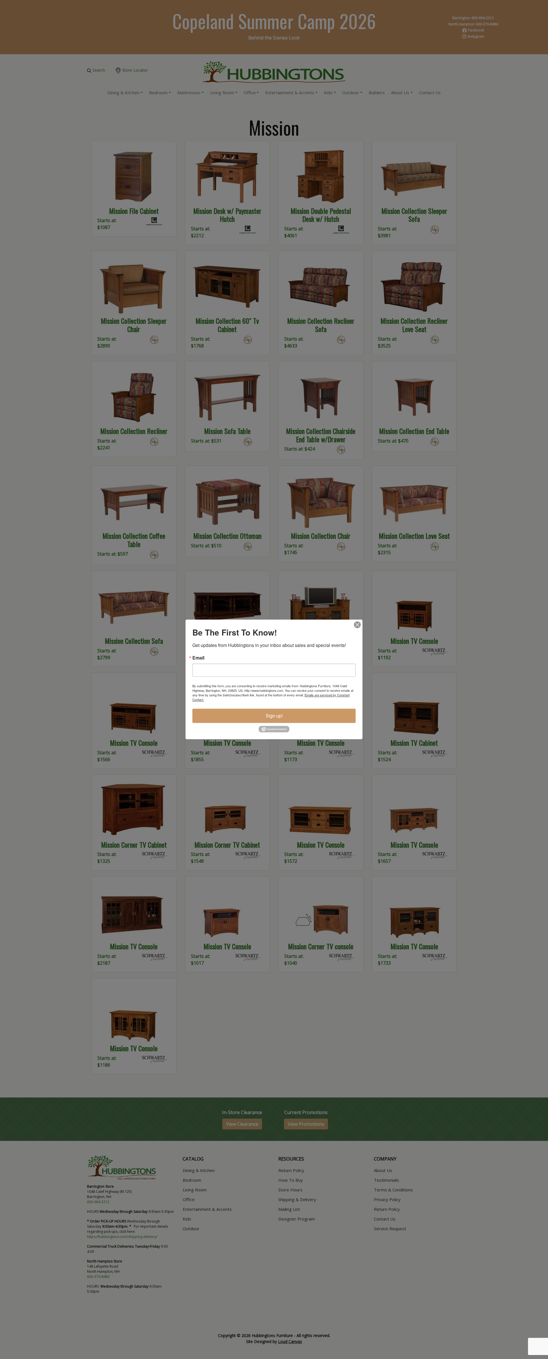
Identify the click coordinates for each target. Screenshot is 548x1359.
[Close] (357, 624)
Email (198, 658)
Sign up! (274, 715)
